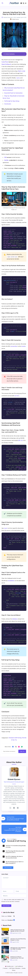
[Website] (17, 807)
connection (13, 346)
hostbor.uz (20, 966)
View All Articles (8, 867)
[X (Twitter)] (10, 807)
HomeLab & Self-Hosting (15, 737)
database (15, 619)
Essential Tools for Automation (13, 93)
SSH (5, 157)
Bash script (21, 71)
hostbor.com (10, 966)
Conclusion (7, 104)
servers (17, 395)
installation (11, 580)
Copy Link (22, 751)
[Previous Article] (14, 818)
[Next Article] (14, 829)
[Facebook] (21, 3)
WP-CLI (20, 440)
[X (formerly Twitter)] (23, 3)
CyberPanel (5, 62)
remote (23, 346)
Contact (5, 968)
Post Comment (6, 905)
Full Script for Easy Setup (11, 101)
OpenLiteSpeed (6, 64)
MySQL (6, 160)
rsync (5, 528)
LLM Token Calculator (14, 968)
